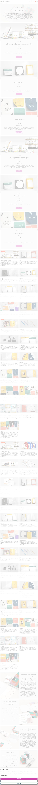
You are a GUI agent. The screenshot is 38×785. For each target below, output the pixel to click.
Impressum (5, 775)
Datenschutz (2, 775)
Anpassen (19, 783)
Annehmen (19, 778)
